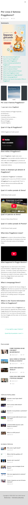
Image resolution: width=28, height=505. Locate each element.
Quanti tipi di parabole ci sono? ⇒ (14, 333)
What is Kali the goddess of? (15, 454)
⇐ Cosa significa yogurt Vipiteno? (14, 329)
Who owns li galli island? (14, 448)
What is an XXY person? (13, 432)
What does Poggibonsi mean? (11, 73)
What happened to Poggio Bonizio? (12, 75)
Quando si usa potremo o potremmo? (17, 410)
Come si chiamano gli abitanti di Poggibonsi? (12, 64)
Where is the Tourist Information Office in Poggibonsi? (14, 80)
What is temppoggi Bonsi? (10, 77)
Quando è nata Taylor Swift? (14, 398)
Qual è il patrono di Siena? (10, 69)
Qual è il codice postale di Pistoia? (12, 71)
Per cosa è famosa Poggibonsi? (11, 57)
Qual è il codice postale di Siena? (12, 67)
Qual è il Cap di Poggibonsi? (10, 59)
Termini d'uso (7, 497)
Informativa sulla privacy (18, 497)
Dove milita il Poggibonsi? (10, 61)
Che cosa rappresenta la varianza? (16, 474)
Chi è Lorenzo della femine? (14, 404)
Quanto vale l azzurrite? (13, 460)
